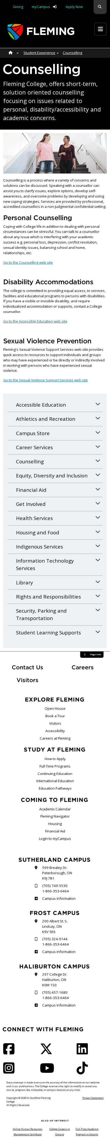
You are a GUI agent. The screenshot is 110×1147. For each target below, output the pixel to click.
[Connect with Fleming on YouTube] (48, 1071)
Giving (18, 6)
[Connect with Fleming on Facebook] (10, 1052)
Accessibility (55, 730)
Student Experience (39, 52)
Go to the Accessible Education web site (35, 321)
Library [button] (24, 582)
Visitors (27, 680)
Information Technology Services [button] (45, 564)
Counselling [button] (30, 461)
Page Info (95, 654)
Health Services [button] (34, 518)
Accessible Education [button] (41, 404)
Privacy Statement (93, 1098)
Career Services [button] (34, 447)
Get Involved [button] (31, 504)
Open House (55, 708)
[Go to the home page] (40, 32)
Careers (89, 667)
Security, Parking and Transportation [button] (41, 614)
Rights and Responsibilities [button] (48, 596)
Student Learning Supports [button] (48, 632)
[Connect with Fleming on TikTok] (84, 1071)
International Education (55, 780)
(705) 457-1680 (55, 992)
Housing (55, 823)
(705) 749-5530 (55, 885)
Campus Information (59, 898)
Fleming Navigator (55, 816)
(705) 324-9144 (55, 938)
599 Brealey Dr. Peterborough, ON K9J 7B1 (57, 873)
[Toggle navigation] (100, 29)
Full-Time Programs (55, 766)
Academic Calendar (55, 809)
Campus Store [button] (33, 433)
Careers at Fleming (55, 738)
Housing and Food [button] (37, 532)
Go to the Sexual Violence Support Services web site (45, 380)
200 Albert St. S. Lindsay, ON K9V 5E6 (55, 926)
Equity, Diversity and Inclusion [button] (52, 475)
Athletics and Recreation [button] (45, 418)
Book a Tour (55, 715)
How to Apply (55, 758)
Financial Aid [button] (31, 489)
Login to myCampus (55, 838)
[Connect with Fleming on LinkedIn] (84, 1052)
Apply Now (74, 6)
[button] (100, 7)
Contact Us (27, 667)
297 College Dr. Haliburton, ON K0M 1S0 (54, 979)
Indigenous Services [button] (39, 546)
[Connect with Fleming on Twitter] (48, 1052)
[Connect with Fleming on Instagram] (10, 1071)
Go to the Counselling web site (28, 262)
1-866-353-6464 (55, 891)
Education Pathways (55, 788)
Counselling (72, 52)
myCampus (41, 6)
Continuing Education (55, 773)
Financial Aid (55, 831)
